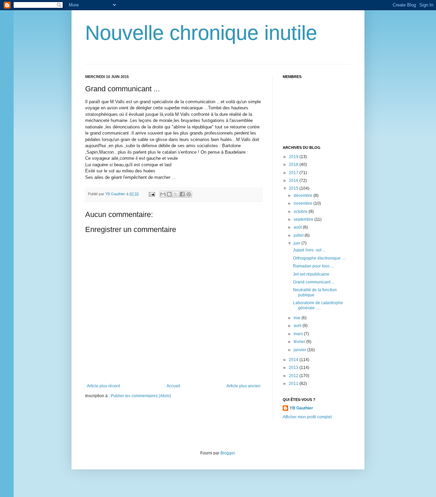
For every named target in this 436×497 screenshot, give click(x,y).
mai (297, 317)
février (300, 341)
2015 (294, 188)
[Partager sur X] (175, 194)
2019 (294, 156)
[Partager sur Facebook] (182, 194)
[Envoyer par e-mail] (162, 194)
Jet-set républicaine (311, 274)
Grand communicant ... (313, 282)
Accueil (173, 386)
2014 (294, 359)
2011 (294, 383)
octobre (301, 211)
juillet (299, 235)
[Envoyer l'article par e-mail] (151, 194)
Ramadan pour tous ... (313, 266)
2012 (294, 375)
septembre (304, 219)
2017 (294, 172)
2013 (294, 367)
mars (299, 333)
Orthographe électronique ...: (319, 258)
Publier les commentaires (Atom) (141, 395)
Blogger (227, 453)
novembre (303, 203)
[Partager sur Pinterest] (188, 194)
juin (297, 243)
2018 (294, 164)
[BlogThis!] (169, 194)
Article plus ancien (244, 386)
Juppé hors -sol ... (309, 250)
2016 (294, 180)
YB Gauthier (301, 408)
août (298, 227)
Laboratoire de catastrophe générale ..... (318, 305)
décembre (303, 195)
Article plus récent (103, 386)
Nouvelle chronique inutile (201, 32)
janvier (300, 349)
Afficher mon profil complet (307, 417)
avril (298, 325)
